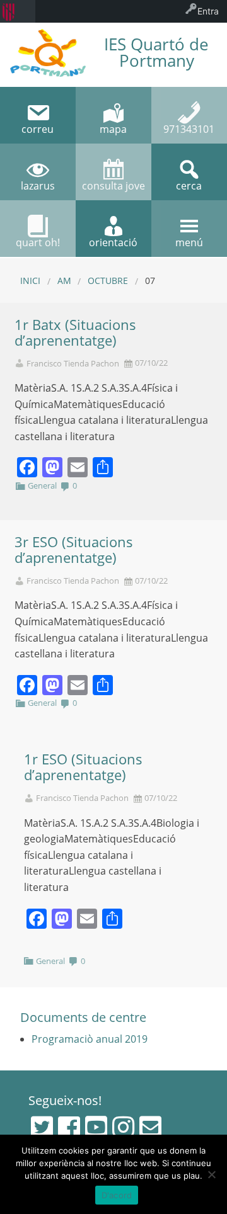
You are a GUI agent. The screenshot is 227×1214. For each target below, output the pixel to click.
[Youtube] (96, 1127)
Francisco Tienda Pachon (72, 364)
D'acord (117, 1195)
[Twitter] (42, 1127)
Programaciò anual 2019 (90, 1039)
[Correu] (150, 1127)
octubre (108, 280)
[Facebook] (69, 1127)
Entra (208, 11)
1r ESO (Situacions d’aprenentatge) (83, 767)
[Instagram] (123, 1127)
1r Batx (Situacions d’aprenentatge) (75, 332)
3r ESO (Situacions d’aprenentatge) (74, 550)
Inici (30, 280)
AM (64, 280)
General (42, 485)
